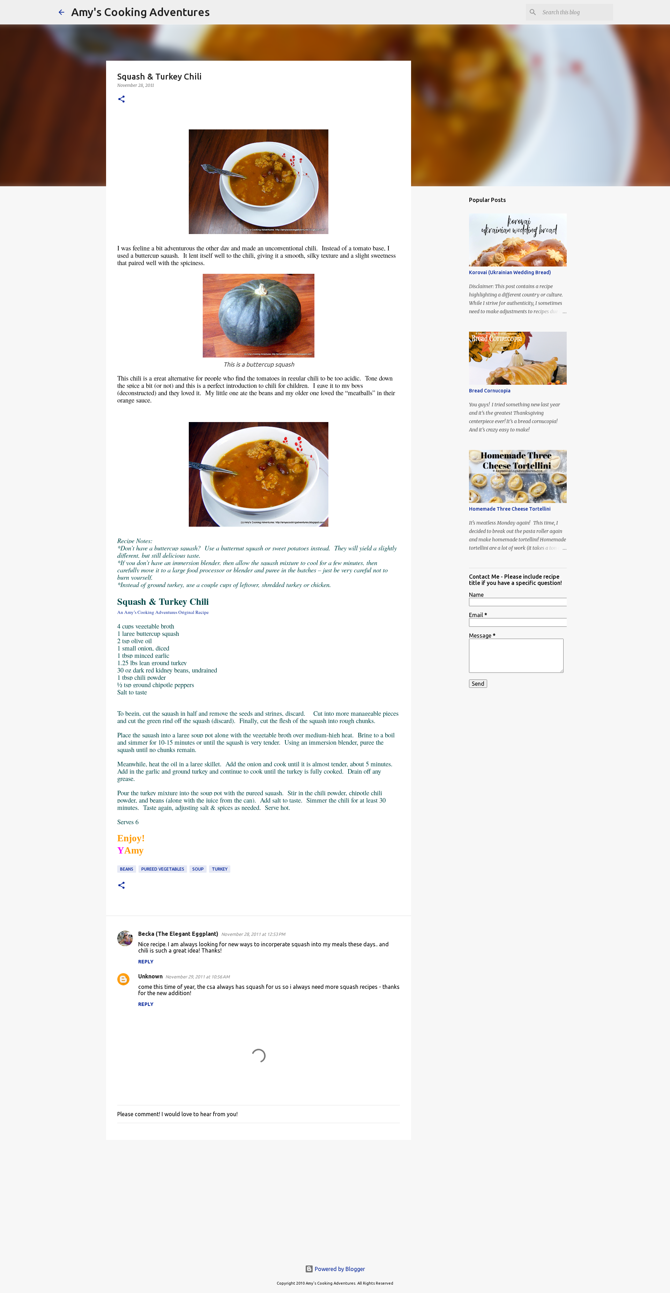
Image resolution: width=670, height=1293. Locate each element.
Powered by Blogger (339, 1269)
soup (198, 869)
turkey (220, 869)
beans (126, 869)
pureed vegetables (162, 869)
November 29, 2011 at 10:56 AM (197, 976)
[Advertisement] (258, 1199)
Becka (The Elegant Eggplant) (178, 934)
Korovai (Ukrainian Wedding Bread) (510, 272)
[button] (121, 99)
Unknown (150, 976)
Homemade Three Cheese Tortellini (510, 509)
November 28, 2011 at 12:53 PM (253, 934)
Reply (146, 961)
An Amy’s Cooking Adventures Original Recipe (163, 612)
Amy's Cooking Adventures (140, 12)
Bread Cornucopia (490, 390)
